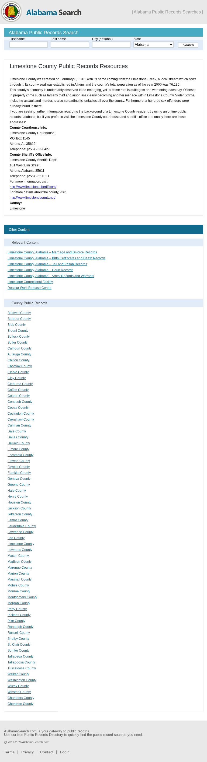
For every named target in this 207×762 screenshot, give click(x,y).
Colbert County (19, 396)
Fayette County (19, 467)
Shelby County (18, 639)
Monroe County (19, 591)
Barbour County (19, 319)
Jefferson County (20, 514)
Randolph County (20, 627)
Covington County (21, 413)
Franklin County (19, 473)
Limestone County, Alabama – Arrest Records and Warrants (51, 276)
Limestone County (21, 544)
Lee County (16, 538)
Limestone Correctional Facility (30, 282)
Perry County (17, 609)
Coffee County (18, 390)
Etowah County (19, 461)
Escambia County (20, 455)
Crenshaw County (21, 419)
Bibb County (17, 325)
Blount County (18, 331)
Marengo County (20, 567)
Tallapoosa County (21, 662)
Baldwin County (19, 313)
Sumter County (18, 650)
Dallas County (18, 437)
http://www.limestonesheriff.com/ (33, 187)
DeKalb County (19, 443)
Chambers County (21, 698)
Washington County (22, 680)
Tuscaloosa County (22, 668)
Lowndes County (20, 550)
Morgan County (19, 603)
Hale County (17, 490)
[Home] (41, 22)
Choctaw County (20, 366)
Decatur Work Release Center (29, 288)
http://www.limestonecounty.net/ (32, 198)
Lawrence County (20, 532)
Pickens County (19, 615)
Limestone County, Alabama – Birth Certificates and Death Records (56, 258)
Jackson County (19, 508)
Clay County (17, 378)
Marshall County (20, 579)
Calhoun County (20, 348)
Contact (46, 752)
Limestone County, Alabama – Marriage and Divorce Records (52, 252)
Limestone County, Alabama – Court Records (40, 270)
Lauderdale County (22, 526)
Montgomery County (22, 597)
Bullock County (19, 336)
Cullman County (19, 425)
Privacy (27, 752)
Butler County (17, 342)
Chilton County (18, 360)
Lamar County (18, 520)
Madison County (20, 562)
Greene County (19, 485)
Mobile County (18, 585)
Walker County (18, 674)
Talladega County (20, 656)
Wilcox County (18, 686)
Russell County (19, 633)
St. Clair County (19, 644)
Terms (9, 752)
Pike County (16, 621)
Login (65, 752)
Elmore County (18, 449)
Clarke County (18, 372)
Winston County (19, 692)
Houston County (19, 502)
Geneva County (19, 479)
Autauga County (19, 354)
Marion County (18, 573)
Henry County (18, 496)
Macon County (18, 556)
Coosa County (18, 408)
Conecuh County (20, 402)
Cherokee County (20, 704)
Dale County (17, 431)
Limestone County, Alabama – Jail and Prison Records (47, 264)
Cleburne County (20, 384)
